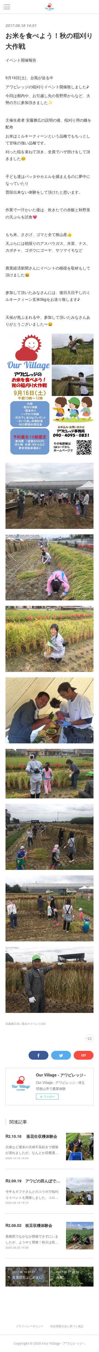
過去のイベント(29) (33, 1024)
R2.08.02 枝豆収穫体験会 (29, 1225)
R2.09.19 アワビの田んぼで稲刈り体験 (40, 1180)
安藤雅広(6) (13, 1024)
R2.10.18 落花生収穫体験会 (31, 1136)
